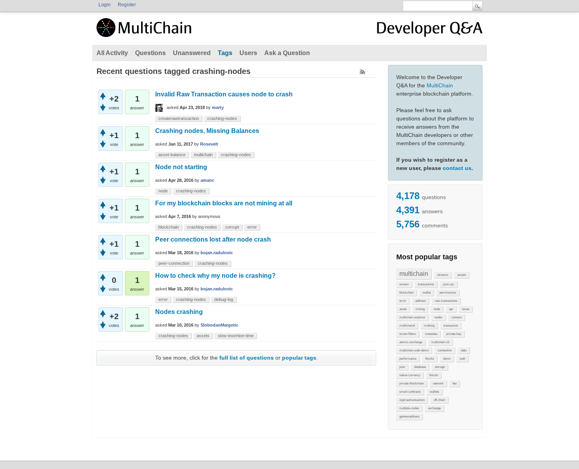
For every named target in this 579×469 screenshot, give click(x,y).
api (451, 309)
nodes (438, 317)
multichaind (407, 325)
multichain (413, 273)
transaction (451, 325)
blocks (429, 358)
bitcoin (433, 375)
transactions (426, 284)
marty (218, 107)
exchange (434, 408)
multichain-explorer (412, 317)
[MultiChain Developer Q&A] (429, 30)
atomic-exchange (410, 342)
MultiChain (440, 85)
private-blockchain (411, 383)
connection (445, 350)
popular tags (299, 358)
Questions (150, 53)
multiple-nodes (409, 408)
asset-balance (172, 154)
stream (404, 284)
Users (248, 53)
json (402, 367)
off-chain (439, 400)
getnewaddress (409, 416)
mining (420, 309)
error (402, 301)
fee (455, 383)
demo (447, 358)
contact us (457, 168)
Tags (225, 53)
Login (104, 4)
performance (407, 358)
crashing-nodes (222, 118)
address (420, 301)
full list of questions (246, 358)
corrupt (232, 227)
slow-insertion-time (236, 335)
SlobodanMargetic (219, 325)
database (420, 367)
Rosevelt (209, 144)
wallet (427, 292)
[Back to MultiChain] (145, 32)
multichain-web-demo (414, 350)
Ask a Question (287, 53)
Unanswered (192, 53)
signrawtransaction (412, 400)
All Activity (112, 53)
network (438, 383)
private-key (453, 334)
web (462, 358)
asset (402, 309)
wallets (434, 391)
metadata (431, 334)
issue (465, 309)
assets (461, 275)
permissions (448, 292)
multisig (429, 325)
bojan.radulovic (216, 252)
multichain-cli (440, 342)
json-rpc (448, 284)
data (463, 350)
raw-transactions (446, 301)
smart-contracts (410, 391)
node (437, 309)
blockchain (406, 292)
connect (456, 317)
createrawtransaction (178, 118)
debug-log (223, 299)
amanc (207, 180)
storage (440, 367)
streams (442, 275)
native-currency (409, 375)
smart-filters (407, 334)
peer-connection (173, 263)
